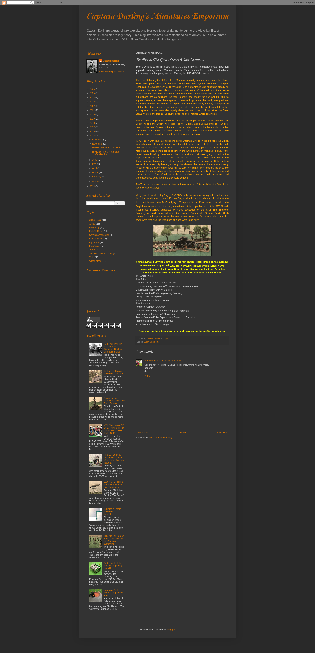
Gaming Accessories (99, 235)
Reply (147, 375)
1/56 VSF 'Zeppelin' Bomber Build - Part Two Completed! (113, 484)
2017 (92, 127)
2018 (92, 123)
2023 (92, 101)
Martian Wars (95, 238)
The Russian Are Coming (101, 253)
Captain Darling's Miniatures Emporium (157, 16)
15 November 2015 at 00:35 (168, 360)
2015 (92, 135)
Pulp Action (94, 246)
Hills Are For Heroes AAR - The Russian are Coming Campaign (114, 540)
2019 (92, 119)
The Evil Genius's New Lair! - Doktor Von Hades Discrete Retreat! (114, 459)
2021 (92, 110)
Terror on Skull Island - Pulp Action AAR (113, 593)
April (94, 168)
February (97, 176)
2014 (92, 186)
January (96, 181)
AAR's (92, 224)
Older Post (222, 432)
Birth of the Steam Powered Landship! (113, 372)
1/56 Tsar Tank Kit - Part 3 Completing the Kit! (113, 566)
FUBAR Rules (96, 231)
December (97, 139)
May (94, 164)
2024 (92, 97)
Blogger (171, 629)
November (97, 144)
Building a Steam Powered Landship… (112, 512)
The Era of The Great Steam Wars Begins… (105, 153)
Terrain (92, 249)
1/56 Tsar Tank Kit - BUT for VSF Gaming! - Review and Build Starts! (113, 348)
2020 (92, 114)
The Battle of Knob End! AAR (106, 147)
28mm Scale (149, 342)
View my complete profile (111, 71)
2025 (92, 93)
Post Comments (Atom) (160, 437)
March (95, 172)
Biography (94, 227)
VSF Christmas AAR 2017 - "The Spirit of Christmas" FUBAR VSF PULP (114, 429)
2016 (92, 131)
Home (183, 432)
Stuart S (148, 360)
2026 (92, 89)
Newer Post (142, 432)
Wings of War (95, 261)
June (95, 160)
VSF (158, 342)
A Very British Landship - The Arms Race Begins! (114, 401)
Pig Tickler (94, 242)
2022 (92, 106)
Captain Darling (111, 61)
